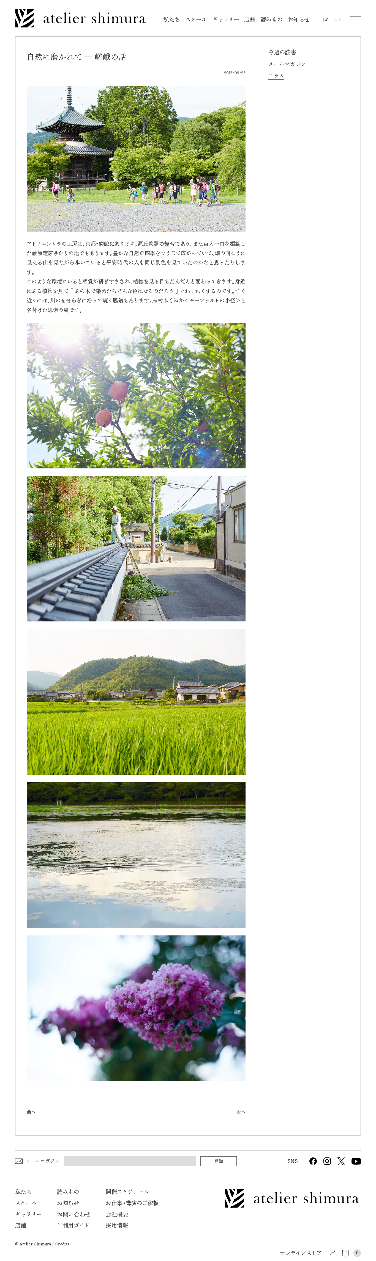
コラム (276, 75)
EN (338, 19)
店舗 (249, 20)
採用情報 (117, 1226)
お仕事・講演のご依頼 (132, 1203)
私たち (171, 20)
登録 (218, 1161)
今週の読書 (282, 52)
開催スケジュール (127, 1192)
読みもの (272, 20)
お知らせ (299, 20)
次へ (241, 1112)
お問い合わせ (74, 1215)
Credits (62, 1244)
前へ (31, 1112)
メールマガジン (287, 64)
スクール (196, 20)
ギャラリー (225, 20)
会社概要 (117, 1215)
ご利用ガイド (73, 1226)
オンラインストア (300, 1253)
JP (326, 19)
